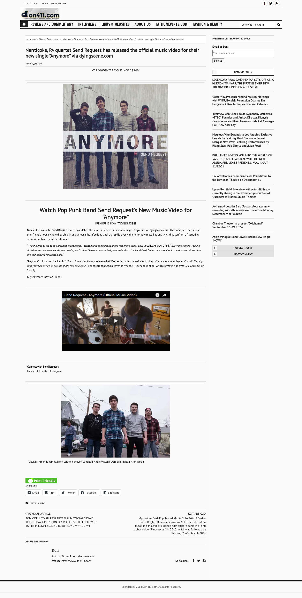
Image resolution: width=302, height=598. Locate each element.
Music (41, 503)
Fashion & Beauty (207, 24)
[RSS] (277, 3)
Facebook (32, 371)
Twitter (44, 371)
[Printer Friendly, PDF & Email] (41, 480)
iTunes (58, 277)
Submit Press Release (54, 3)
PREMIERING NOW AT (115, 223)
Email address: (220, 46)
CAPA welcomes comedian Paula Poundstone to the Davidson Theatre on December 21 (241, 178)
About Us (143, 24)
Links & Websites (115, 24)
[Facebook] (265, 3)
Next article (196, 513)
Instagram (56, 371)
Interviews (87, 24)
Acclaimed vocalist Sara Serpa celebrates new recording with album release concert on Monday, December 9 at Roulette (242, 210)
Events (33, 503)
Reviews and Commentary (51, 24)
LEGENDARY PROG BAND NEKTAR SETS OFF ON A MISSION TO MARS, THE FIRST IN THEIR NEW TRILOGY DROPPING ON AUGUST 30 (242, 83)
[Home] (24, 24)
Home (42, 39)
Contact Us (30, 3)
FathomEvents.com (172, 24)
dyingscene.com (159, 230)
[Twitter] (271, 3)
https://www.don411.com (76, 561)
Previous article (39, 513)
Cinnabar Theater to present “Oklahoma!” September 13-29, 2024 (237, 225)
